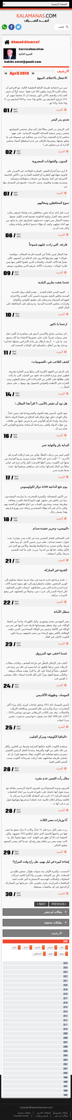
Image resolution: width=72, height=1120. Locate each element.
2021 (65, 981)
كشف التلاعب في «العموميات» (50, 361)
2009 (65, 1033)
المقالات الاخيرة (44, 1113)
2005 (65, 1051)
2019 (65, 989)
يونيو (62, 953)
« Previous (59, 904)
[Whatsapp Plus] (4, 27)
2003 (65, 1060)
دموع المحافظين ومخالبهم (53, 203)
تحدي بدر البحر (60, 119)
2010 (65, 1029)
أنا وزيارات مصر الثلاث (53, 820)
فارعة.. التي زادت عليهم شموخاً (48, 244)
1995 (65, 1095)
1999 (65, 1077)
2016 (65, 1003)
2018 (65, 994)
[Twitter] (18, 27)
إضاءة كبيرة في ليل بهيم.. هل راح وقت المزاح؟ (41, 861)
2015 (65, 1007)
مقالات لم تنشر (61, 1116)
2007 (65, 1042)
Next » (41, 904)
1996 (65, 1090)
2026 (65, 941)
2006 (65, 1046)
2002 (65, 1064)
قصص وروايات (41, 1116)
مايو (14, 947)
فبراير (50, 947)
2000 (65, 1073)
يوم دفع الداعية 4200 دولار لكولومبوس (43, 486)
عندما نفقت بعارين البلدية (53, 282)
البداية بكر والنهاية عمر (55, 445)
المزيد (59, 109)
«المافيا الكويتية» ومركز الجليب (48, 736)
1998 (65, 1082)
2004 (65, 1055)
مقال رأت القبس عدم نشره (52, 778)
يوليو (51, 953)
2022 (65, 976)
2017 (65, 998)
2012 (65, 1020)
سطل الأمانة (61, 611)
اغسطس (37, 953)
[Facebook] (11, 27)
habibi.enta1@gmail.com (22, 62)
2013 (65, 1016)
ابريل (25, 947)
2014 (65, 1011)
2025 (65, 963)
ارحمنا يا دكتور (58, 324)
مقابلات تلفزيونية (60, 1113)
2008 (65, 1038)
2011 (65, 1024)
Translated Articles (21, 1116)
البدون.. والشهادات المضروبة (49, 161)
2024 (65, 967)
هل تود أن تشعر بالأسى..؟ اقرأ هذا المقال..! (41, 403)
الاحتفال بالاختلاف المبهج (52, 78)
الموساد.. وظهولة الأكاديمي (52, 695)
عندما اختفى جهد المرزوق (51, 653)
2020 (65, 985)
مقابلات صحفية (24, 1113)
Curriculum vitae (31, 49)
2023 (65, 972)
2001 (65, 1068)
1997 (65, 1086)
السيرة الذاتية (25, 54)
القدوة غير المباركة (55, 570)
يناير (62, 947)
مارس (37, 947)
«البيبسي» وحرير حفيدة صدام (51, 528)
